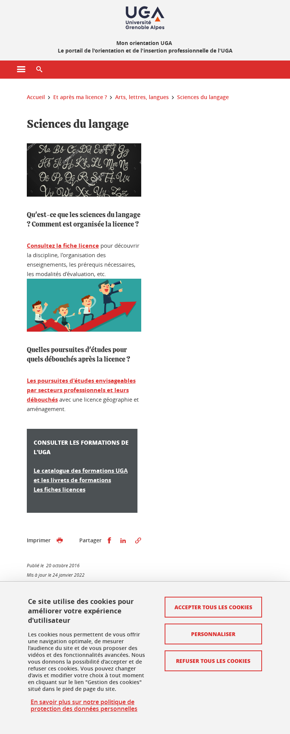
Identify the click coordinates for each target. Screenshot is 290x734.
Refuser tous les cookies (213, 660)
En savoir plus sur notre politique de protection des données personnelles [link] (84, 705)
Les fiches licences (59, 489)
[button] (39, 70)
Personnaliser (213, 634)
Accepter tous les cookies (213, 607)
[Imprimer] (59, 540)
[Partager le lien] (138, 540)
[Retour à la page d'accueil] (145, 18)
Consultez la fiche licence (63, 246)
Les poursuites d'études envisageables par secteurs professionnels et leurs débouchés (81, 390)
